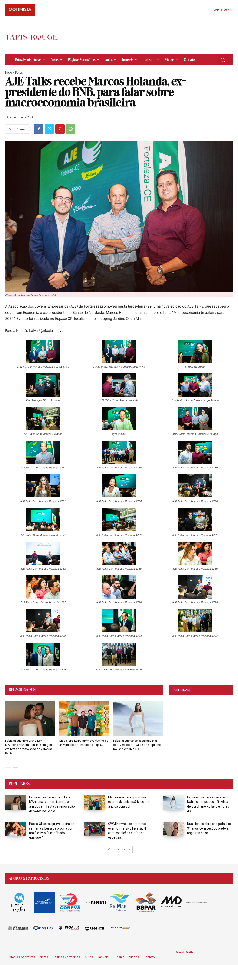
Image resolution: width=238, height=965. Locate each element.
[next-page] (15, 765)
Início (8, 72)
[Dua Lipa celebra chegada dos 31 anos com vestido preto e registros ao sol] (173, 829)
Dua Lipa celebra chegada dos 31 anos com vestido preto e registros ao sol (209, 828)
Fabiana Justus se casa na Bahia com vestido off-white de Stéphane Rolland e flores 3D (137, 745)
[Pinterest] (60, 129)
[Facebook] (38, 129)
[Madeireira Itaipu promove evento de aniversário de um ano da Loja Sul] (84, 718)
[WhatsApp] (70, 129)
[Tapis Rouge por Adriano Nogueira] (31, 37)
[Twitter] (49, 129)
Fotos (19, 72)
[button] (222, 59)
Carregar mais (117, 849)
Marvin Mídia (184, 952)
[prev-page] (8, 765)
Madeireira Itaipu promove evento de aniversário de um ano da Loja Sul (129, 801)
